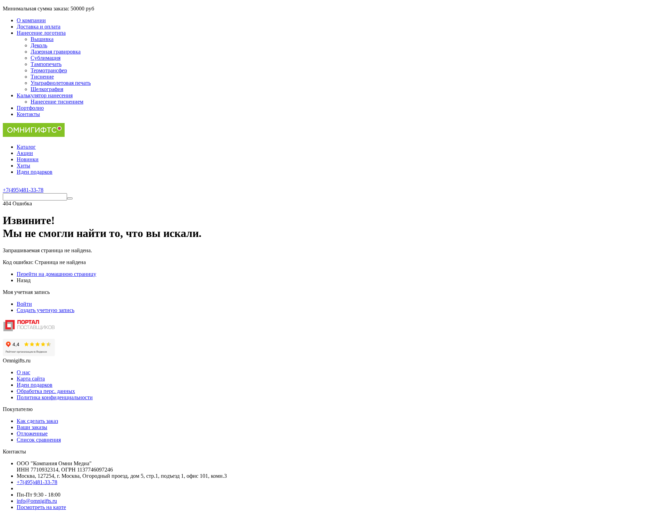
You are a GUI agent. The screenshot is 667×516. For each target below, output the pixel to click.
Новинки (28, 159)
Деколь (39, 45)
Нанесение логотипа (41, 33)
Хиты (23, 166)
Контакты (28, 114)
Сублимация (45, 58)
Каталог (26, 147)
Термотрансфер (49, 70)
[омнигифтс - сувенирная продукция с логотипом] (34, 135)
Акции (25, 153)
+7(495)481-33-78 (37, 482)
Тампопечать (46, 64)
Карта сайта (31, 379)
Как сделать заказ (37, 421)
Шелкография (47, 89)
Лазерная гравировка (56, 52)
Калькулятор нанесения (45, 95)
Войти (24, 304)
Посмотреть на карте (41, 507)
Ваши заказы (32, 427)
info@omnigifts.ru (37, 501)
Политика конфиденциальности (55, 397)
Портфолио (30, 108)
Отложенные (32, 433)
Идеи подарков (34, 172)
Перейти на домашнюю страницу (56, 274)
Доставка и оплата (38, 27)
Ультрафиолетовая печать (61, 83)
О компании (31, 20)
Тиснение (42, 77)
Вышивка (42, 39)
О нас (23, 372)
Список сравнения (39, 440)
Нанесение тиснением (57, 102)
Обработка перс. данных (46, 391)
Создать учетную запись (45, 310)
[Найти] (70, 198)
